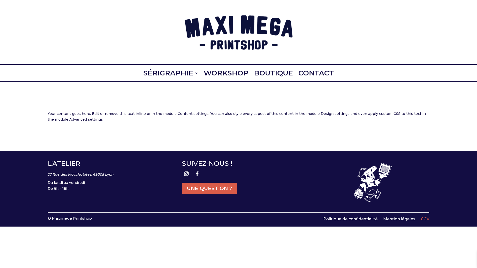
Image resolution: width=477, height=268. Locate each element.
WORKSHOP (226, 73)
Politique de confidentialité (350, 219)
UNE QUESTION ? (209, 188)
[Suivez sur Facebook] (197, 173)
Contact (316, 73)
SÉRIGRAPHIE (168, 73)
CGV (425, 219)
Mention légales (399, 219)
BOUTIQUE (273, 73)
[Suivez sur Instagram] (186, 173)
